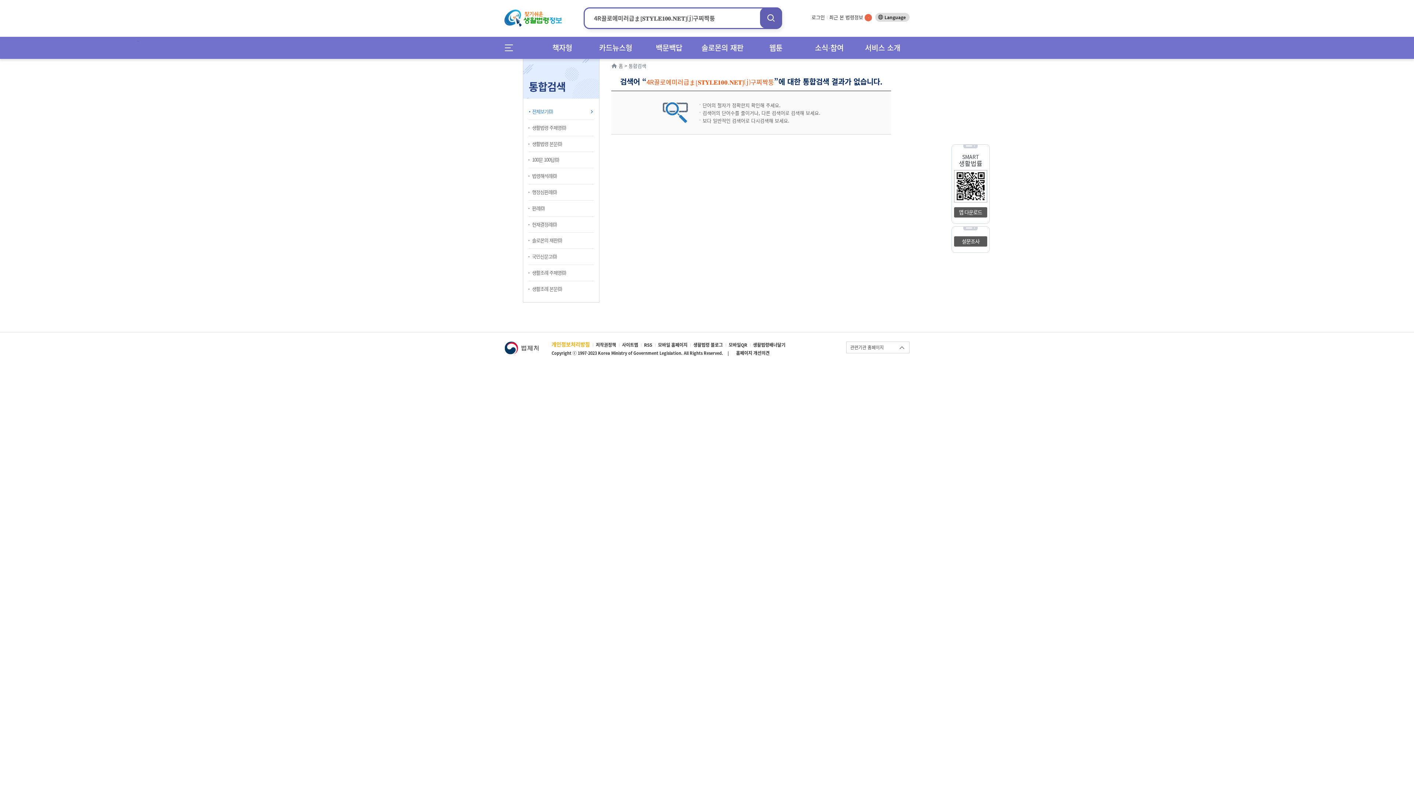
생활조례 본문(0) (547, 288)
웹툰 (775, 47)
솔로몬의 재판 (722, 47)
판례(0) (538, 208)
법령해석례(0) (544, 175)
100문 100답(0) (545, 159)
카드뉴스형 (615, 47)
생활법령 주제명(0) (549, 127)
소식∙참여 (829, 47)
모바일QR (738, 345)
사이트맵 (630, 345)
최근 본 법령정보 (849, 17)
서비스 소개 (882, 47)
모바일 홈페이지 (672, 345)
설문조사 (970, 241)
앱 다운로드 (970, 212)
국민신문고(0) (544, 256)
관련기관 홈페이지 (867, 347)
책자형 (562, 47)
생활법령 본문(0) (547, 143)
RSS (648, 345)
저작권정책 (606, 345)
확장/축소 (598, 60)
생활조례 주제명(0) (549, 272)
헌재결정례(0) (544, 224)
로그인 (818, 17)
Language (895, 17)
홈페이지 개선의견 (753, 353)
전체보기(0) (542, 111)
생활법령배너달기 (769, 345)
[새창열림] (521, 345)
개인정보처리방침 (571, 344)
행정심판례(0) (544, 191)
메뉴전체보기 (511, 47)
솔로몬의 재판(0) (547, 240)
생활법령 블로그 (708, 345)
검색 (771, 17)
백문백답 (669, 47)
